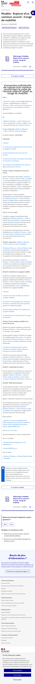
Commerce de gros (5, 643)
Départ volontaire (24, 28)
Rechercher (28, 2)
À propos (3, 588)
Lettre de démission (5, 612)
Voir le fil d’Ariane (5, 10)
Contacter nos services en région (17, 571)
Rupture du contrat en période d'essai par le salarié (13, 615)
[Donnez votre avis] (33, 13)
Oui (11, 524)
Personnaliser (17, 680)
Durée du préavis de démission (8, 626)
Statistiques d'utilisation (6, 591)
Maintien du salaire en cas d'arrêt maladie (11, 631)
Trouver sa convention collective (9, 605)
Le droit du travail (5, 583)
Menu (32, 2)
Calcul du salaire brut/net (7, 600)
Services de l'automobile (7, 637)
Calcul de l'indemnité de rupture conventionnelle (12, 603)
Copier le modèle (18, 76)
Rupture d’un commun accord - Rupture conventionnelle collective (16, 535)
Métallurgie (4, 640)
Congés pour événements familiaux (9, 628)
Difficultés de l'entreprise (9, 28)
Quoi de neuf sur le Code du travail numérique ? (12, 586)
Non (5, 524)
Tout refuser (17, 675)
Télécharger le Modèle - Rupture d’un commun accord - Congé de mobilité (21, 59)
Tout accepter (17, 670)
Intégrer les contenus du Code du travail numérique (13, 594)
